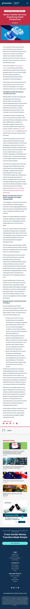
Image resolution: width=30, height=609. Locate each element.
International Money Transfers (15, 11)
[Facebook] (11, 587)
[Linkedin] (18, 587)
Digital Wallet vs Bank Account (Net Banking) (12, 494)
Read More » (5, 455)
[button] (27, 3)
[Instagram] (16, 587)
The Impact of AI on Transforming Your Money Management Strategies (13, 467)
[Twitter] (14, 587)
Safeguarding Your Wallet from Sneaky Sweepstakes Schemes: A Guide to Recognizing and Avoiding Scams (13, 452)
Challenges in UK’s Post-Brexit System (13, 481)
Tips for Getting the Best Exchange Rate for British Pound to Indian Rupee (13, 190)
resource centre (17, 3)
